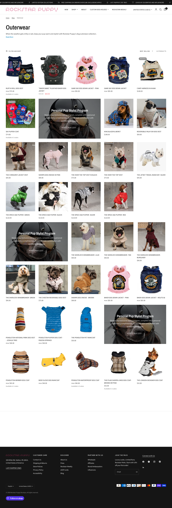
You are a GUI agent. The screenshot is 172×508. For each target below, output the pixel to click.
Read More (9, 37)
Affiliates (91, 463)
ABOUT (83, 9)
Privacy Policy (38, 470)
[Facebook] (145, 461)
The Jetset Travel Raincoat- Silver (151, 175)
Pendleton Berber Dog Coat (17, 380)
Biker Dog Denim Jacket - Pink (116, 297)
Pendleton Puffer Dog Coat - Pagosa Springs (51, 338)
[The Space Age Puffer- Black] (53, 196)
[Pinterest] (161, 461)
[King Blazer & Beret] (118, 113)
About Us (63, 460)
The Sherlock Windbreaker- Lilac (85, 255)
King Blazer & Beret (112, 131)
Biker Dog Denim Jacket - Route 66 (151, 297)
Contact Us (37, 460)
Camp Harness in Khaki (146, 88)
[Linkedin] (145, 467)
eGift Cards (64, 470)
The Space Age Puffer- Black (50, 215)
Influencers (92, 470)
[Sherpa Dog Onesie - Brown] (86, 279)
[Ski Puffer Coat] (20, 113)
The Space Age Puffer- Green (18, 215)
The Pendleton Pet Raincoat (83, 337)
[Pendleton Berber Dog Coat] (20, 362)
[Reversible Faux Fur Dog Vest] (151, 113)
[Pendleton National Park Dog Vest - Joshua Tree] (20, 319)
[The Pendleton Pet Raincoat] (86, 319)
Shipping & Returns (40, 463)
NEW (66, 9)
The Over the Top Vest (113, 175)
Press (62, 463)
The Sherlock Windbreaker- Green (20, 297)
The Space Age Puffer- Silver (83, 215)
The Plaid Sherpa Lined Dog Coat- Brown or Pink (117, 381)
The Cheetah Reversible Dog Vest (52, 297)
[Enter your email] (136, 472)
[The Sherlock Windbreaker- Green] (20, 279)
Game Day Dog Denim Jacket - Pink (85, 88)
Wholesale (91, 460)
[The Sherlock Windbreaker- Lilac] (86, 236)
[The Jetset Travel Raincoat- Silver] (151, 156)
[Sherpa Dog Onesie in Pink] (53, 156)
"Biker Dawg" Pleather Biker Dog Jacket (52, 89)
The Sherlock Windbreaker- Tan (117, 255)
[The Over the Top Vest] (118, 156)
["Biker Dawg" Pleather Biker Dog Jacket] (53, 70)
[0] (164, 9)
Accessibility (37, 473)
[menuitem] (66, 9)
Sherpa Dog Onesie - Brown (82, 297)
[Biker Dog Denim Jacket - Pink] (118, 279)
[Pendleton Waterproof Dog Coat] (86, 362)
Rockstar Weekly (119, 9)
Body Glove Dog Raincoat (49, 380)
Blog (62, 473)
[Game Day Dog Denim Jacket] (118, 70)
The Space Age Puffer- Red (115, 215)
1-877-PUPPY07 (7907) (13, 468)
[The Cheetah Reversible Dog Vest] (53, 279)
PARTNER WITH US (95, 455)
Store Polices (37, 466)
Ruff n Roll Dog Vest (14, 88)
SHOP (74, 9)
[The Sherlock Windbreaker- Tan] (118, 236)
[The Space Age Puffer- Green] (20, 196)
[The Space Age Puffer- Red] (118, 196)
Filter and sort (15, 51)
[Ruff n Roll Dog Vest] (20, 70)
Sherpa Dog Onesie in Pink (49, 175)
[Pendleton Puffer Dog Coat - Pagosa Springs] (53, 319)
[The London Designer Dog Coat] (151, 362)
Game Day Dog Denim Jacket (115, 88)
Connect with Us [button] (148, 456)
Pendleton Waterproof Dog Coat (85, 380)
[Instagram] (156, 461)
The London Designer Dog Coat (150, 380)
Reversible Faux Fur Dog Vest (149, 131)
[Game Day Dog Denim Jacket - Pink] (86, 70)
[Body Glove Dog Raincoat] (53, 362)
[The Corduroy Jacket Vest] (20, 156)
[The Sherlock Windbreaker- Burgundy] (151, 236)
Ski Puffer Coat (12, 131)
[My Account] (156, 9)
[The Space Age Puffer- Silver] (86, 196)
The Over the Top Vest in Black (84, 175)
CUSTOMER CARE (40, 455)
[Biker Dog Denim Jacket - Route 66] (151, 279)
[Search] (160, 9)
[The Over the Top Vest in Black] (86, 156)
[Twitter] (150, 461)
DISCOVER (64, 455)
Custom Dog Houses (98, 9)
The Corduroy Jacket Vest (17, 175)
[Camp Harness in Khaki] (151, 70)
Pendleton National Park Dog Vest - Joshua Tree (20, 338)
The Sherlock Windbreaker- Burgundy (149, 256)
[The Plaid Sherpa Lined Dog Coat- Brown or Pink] (118, 362)
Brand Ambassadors (95, 466)
